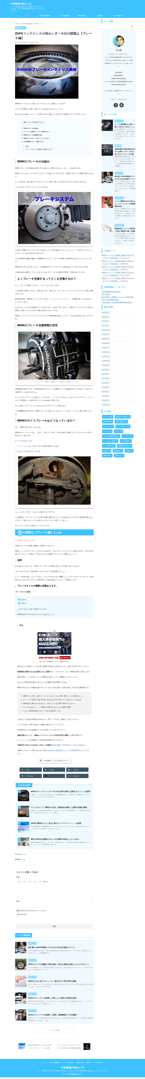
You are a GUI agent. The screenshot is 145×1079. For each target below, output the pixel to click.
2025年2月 (106, 312)
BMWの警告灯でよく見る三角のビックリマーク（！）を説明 (56, 823)
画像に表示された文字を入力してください (31, 910)
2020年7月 (106, 334)
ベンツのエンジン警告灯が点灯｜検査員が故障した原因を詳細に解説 (59, 807)
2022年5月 (106, 321)
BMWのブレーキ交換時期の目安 (33, 135)
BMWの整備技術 (45, 15)
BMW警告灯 (121, 421)
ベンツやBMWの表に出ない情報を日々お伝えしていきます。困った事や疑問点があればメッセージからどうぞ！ (72, 1071)
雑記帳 (99, 15)
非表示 (42, 122)
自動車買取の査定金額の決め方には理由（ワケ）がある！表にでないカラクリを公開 (125, 151)
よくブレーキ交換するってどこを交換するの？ (37, 131)
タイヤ (118, 431)
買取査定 (119, 455)
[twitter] (116, 105)
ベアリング (127, 436)
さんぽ (124, 258)
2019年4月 (106, 387)
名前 (17, 901)
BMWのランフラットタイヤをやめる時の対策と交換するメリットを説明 (60, 791)
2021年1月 (105, 325)
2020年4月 (106, 343)
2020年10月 (106, 330)
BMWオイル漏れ (122, 417)
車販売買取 (81, 15)
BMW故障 (107, 421)
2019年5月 (106, 383)
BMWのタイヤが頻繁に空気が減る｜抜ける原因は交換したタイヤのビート (58, 964)
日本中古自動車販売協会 (110, 300)
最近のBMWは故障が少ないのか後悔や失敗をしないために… (56, 839)
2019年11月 (106, 356)
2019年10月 (106, 361)
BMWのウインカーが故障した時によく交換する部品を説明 (52, 998)
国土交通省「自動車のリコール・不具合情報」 (118, 297)
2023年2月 (106, 317)
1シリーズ (107, 417)
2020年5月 (106, 339)
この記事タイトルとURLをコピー (55, 760)
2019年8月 (106, 369)
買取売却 (107, 455)
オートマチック (123, 426)
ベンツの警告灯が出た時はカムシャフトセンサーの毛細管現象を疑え (125, 203)
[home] (121, 105)
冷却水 (106, 451)
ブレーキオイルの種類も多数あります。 (39, 149)
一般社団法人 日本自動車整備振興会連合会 (117, 302)
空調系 (129, 451)
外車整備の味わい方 (21, 3)
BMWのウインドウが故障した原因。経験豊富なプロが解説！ (53, 1015)
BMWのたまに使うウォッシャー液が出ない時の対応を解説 (52, 981)
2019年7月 (105, 374)
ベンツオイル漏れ (110, 441)
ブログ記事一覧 (118, 15)
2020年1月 (105, 347)
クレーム (107, 431)
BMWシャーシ (22, 854)
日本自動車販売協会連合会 (111, 291)
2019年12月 (106, 352)
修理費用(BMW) (124, 446)
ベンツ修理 (126, 441)
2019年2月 (105, 396)
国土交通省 (106, 294)
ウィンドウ (108, 426)
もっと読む (55, 1030)
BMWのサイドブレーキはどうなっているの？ (37, 138)
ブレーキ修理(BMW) (111, 436)
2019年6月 (106, 378)
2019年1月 (105, 400)
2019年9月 (106, 365)
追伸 (27, 146)
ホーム (27, 15)
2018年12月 (106, 405)
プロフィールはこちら (118, 99)
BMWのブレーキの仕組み (31, 128)
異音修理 (118, 451)
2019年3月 (106, 391)
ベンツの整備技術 (63, 15)
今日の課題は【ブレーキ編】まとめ (34, 141)
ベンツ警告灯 (108, 446)
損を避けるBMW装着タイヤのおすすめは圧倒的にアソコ (51, 947)
